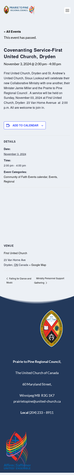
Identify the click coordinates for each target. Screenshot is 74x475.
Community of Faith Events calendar (25, 177)
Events (53, 177)
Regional (9, 181)
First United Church (15, 253)
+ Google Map (37, 265)
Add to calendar (25, 125)
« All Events (12, 31)
